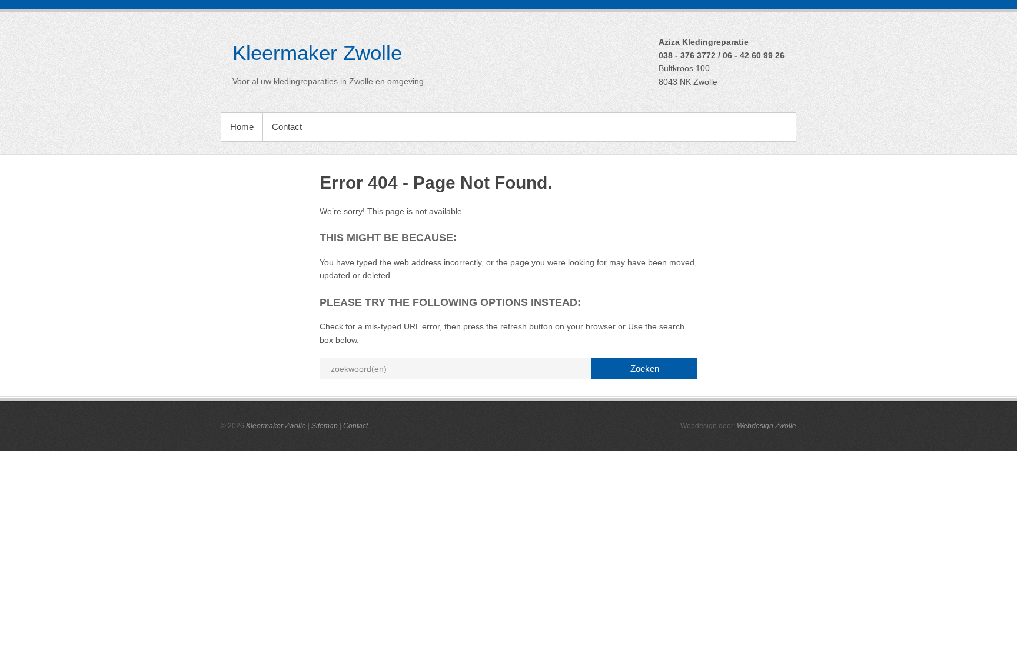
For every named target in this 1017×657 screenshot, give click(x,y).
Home (242, 127)
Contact (287, 127)
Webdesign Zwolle (766, 426)
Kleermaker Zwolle (317, 52)
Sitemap (324, 426)
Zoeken (644, 368)
